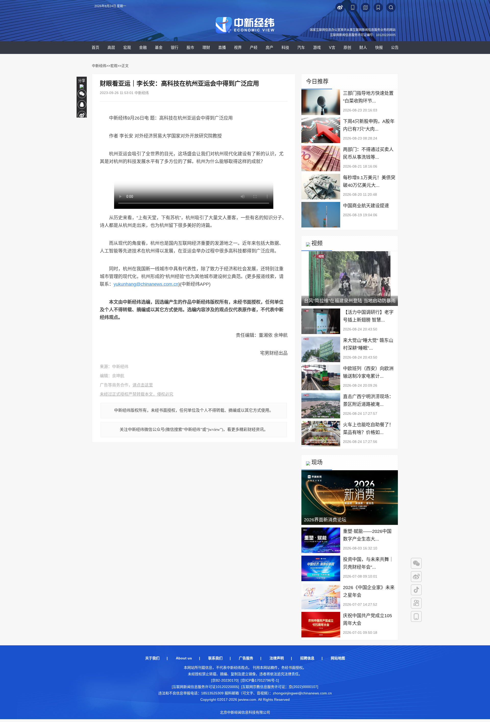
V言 (332, 47)
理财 (206, 47)
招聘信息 (307, 658)
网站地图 (338, 658)
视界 (238, 47)
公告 (395, 47)
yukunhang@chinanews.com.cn (146, 284)
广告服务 (246, 658)
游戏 (317, 47)
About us (184, 658)
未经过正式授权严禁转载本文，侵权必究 (136, 394)
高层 (111, 47)
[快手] (416, 603)
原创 (347, 47)
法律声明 (277, 658)
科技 (285, 47)
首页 (95, 47)
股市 (190, 47)
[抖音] (416, 590)
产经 (254, 47)
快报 (379, 47)
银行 (174, 47)
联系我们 (215, 658)
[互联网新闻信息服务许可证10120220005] (205, 687)
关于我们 (152, 658)
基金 (159, 47)
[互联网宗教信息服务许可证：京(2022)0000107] (279, 687)
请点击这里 (142, 385)
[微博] (416, 576)
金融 (143, 47)
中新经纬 (99, 66)
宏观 (127, 47)
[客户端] (416, 616)
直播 (222, 47)
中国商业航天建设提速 (366, 205)
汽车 (301, 47)
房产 (269, 47)
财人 (363, 47)
